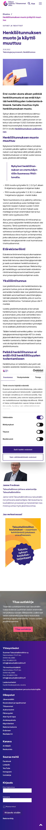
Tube (8, 768)
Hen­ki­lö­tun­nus (29, 52)
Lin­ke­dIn (6, 764)
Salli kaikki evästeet (23, 450)
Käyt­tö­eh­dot (8, 723)
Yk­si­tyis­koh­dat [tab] (23, 377)
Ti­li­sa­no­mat (20, 3)
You (4, 768)
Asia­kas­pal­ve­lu (9, 720)
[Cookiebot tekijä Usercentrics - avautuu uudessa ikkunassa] (33, 370)
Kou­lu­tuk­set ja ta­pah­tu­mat (14, 703)
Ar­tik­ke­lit (7, 745)
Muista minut (11, 806)
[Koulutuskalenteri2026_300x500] (23, 575)
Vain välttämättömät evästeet (23, 457)
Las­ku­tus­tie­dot (9, 682)
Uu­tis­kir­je (7, 775)
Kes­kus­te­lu (7, 749)
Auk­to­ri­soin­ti (8, 709)
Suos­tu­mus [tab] (8, 377)
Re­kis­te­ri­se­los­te (10, 727)
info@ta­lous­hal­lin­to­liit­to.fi (14, 663)
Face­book (7, 761)
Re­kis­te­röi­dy (8, 818)
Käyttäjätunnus (9, 787)
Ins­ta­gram (7, 771)
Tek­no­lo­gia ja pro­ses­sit (12, 52)
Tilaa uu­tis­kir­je (23, 629)
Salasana (6, 797)
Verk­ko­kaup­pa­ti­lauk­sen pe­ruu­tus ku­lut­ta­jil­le (21, 689)
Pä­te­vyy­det (8, 713)
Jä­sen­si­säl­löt (8, 699)
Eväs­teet (7, 730)
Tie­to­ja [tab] (38, 377)
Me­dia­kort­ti (8, 734)
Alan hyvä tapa (9, 716)
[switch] (40, 425)
